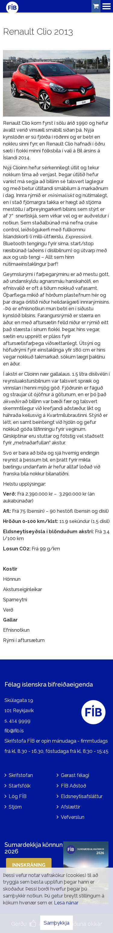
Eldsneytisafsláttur (81, 796)
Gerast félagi (75, 775)
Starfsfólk (19, 786)
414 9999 (19, 721)
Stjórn (15, 807)
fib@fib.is (14, 731)
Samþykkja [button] (56, 923)
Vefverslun (72, 817)
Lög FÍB (18, 796)
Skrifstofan (21, 775)
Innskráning (29, 865)
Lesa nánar (66, 903)
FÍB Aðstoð (73, 786)
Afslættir (70, 807)
